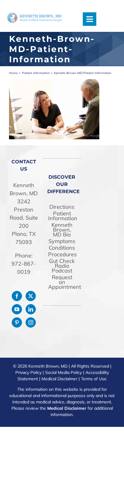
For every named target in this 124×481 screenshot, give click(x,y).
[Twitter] (31, 296)
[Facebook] (17, 296)
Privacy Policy (28, 372)
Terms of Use (94, 378)
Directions (61, 207)
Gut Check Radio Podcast (62, 266)
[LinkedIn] (31, 309)
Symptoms (61, 241)
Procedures (62, 254)
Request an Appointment (62, 282)
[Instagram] (31, 322)
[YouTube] (17, 309)
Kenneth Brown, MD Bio (62, 230)
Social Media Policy (63, 372)
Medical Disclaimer (59, 378)
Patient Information (62, 216)
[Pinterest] (17, 322)
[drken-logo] (34, 14)
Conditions (62, 247)
